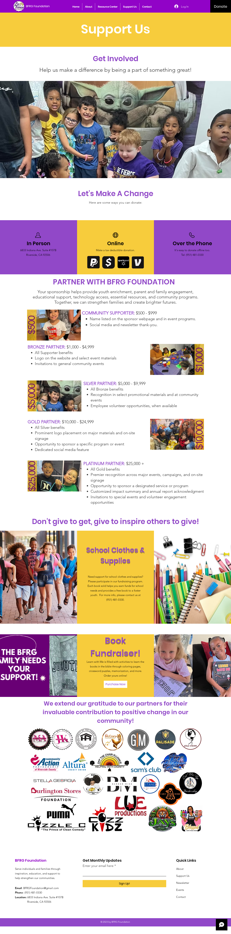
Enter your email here (98, 865)
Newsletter (182, 883)
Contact (181, 897)
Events (180, 890)
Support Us (182, 876)
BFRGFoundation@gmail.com (41, 888)
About (180, 868)
